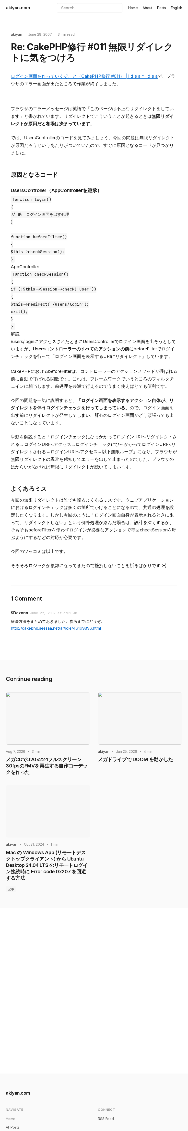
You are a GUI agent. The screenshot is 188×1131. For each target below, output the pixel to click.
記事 (11, 889)
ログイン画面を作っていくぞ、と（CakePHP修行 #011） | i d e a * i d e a (84, 76)
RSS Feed (106, 1119)
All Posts (12, 1127)
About (147, 8)
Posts (161, 8)
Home (133, 8)
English (176, 8)
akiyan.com (18, 7)
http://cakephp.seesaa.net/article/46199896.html (56, 628)
